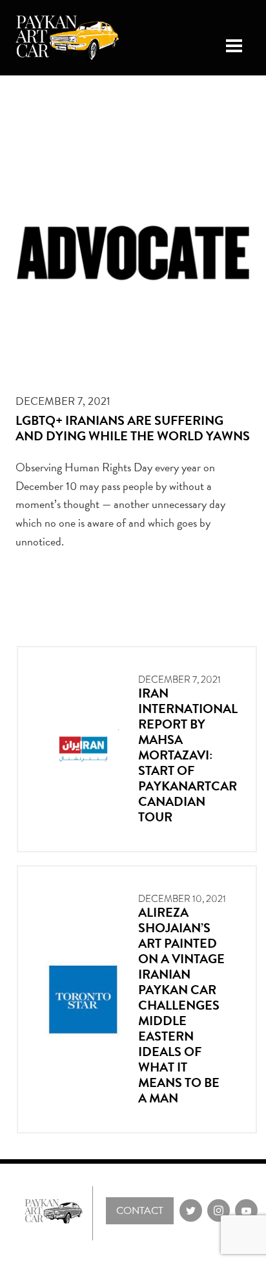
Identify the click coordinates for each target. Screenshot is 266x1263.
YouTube (246, 1210)
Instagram (218, 1210)
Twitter (190, 1210)
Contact (139, 1211)
